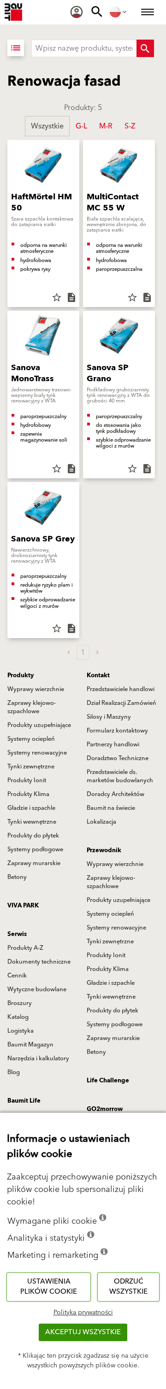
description (71, 297)
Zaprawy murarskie (33, 863)
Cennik (17, 976)
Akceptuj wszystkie (83, 1332)
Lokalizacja (101, 822)
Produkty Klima (28, 794)
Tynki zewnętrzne (30, 766)
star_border (56, 297)
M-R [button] (106, 126)
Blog (13, 1072)
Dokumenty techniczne (39, 962)
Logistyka (20, 1031)
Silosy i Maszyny (109, 717)
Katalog (18, 1017)
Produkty (20, 675)
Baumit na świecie (111, 808)
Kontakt (98, 675)
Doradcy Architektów (115, 794)
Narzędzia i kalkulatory (38, 1058)
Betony (17, 877)
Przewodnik (104, 850)
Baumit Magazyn (30, 1045)
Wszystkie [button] (47, 126)
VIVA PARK (23, 906)
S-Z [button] (130, 126)
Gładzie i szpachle (31, 808)
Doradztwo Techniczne (117, 758)
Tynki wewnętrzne (31, 822)
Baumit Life (24, 1101)
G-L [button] (81, 126)
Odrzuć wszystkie (128, 1286)
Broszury (19, 1003)
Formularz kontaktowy (117, 731)
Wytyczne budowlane (36, 989)
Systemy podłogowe (35, 849)
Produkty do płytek (33, 836)
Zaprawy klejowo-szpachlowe (31, 707)
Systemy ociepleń (31, 739)
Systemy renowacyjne (37, 753)
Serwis (17, 934)
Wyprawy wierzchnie (35, 689)
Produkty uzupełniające (39, 725)
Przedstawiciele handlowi (120, 689)
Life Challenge (108, 1080)
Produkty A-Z (25, 948)
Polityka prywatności (83, 1312)
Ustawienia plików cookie (48, 1286)
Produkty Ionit (26, 780)
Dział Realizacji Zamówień (121, 703)
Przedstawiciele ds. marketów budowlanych (120, 776)
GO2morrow (105, 1109)
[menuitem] (76, 11)
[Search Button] (145, 48)
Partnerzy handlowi (113, 744)
